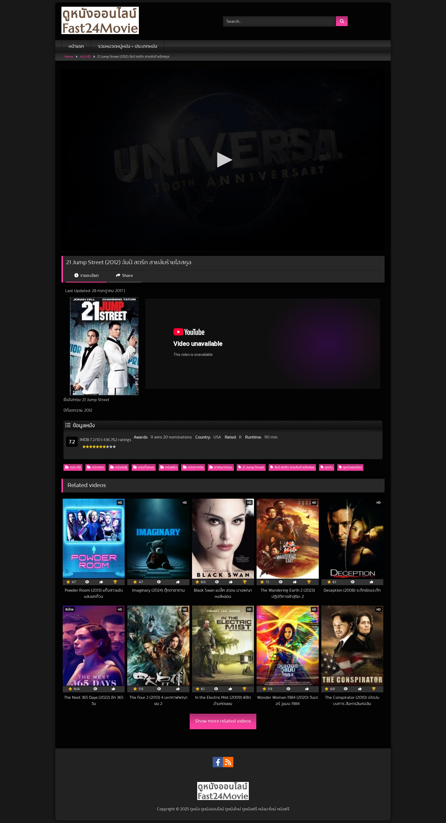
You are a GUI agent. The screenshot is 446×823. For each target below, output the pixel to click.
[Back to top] (430, 808)
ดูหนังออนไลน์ (352, 467)
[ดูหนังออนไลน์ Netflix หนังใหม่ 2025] (100, 21)
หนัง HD (85, 56)
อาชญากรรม (223, 467)
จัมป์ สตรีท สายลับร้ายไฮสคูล (294, 467)
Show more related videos (223, 721)
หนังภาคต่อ (195, 467)
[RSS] (228, 762)
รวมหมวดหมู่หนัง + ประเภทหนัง (127, 46)
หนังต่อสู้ (121, 467)
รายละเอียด (89, 275)
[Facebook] (218, 762)
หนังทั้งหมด (146, 467)
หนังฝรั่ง (171, 467)
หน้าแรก (76, 46)
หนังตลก (98, 467)
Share (127, 275)
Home (69, 56)
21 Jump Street (253, 467)
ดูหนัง (329, 467)
